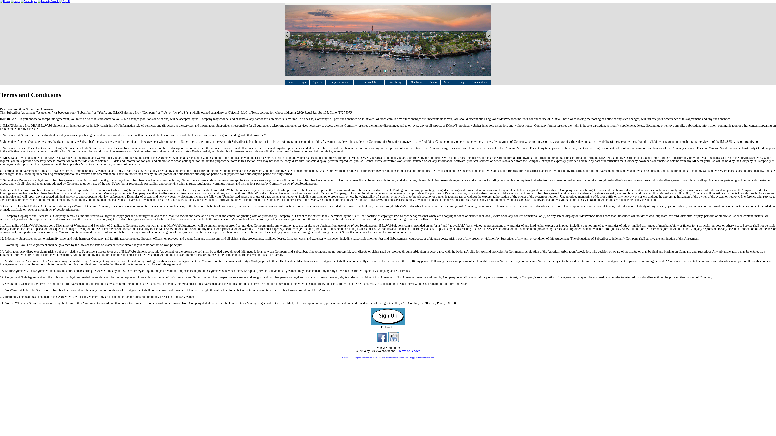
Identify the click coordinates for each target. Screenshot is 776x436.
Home (290, 82)
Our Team (416, 82)
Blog (461, 82)
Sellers (447, 82)
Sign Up (317, 82)
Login (303, 82)
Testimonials (369, 82)
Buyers (433, 82)
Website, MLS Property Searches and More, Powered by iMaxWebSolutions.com (375, 358)
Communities (479, 82)
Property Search (339, 82)
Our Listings (395, 82)
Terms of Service (409, 351)
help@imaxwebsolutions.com (422, 358)
